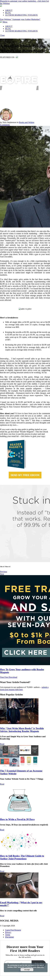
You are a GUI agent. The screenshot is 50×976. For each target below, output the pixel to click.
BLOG (8, 13)
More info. (40, 967)
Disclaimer (9, 937)
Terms (7, 935)
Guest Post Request (13, 930)
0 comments (5, 125)
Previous (3, 572)
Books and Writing (26, 122)
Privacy (8, 932)
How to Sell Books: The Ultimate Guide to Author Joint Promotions (22, 857)
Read (2, 744)
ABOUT (8, 10)
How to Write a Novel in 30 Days (17, 819)
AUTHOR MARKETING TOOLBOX (21, 15)
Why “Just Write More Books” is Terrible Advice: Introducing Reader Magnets (22, 730)
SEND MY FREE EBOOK (25, 475)
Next (2, 574)
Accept (27, 969)
